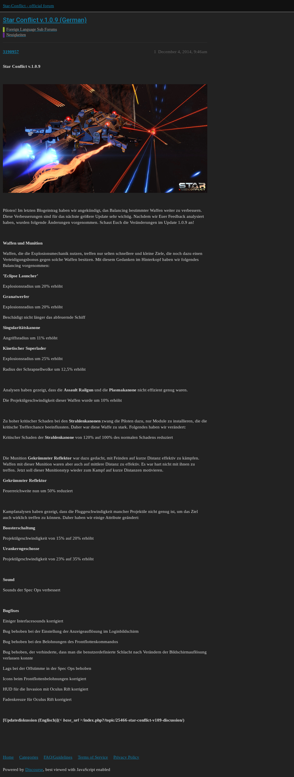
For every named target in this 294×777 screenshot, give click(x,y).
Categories (28, 757)
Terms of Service (93, 757)
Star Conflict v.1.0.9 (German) (45, 20)
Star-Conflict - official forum (28, 5)
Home (8, 757)
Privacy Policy (126, 757)
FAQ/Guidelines (58, 757)
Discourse (34, 769)
